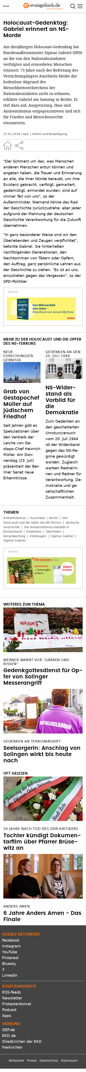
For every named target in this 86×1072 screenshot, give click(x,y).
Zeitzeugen (38, 536)
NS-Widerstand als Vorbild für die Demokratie (62, 400)
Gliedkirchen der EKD (22, 1041)
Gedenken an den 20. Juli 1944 (63, 354)
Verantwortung (14, 536)
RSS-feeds (11, 992)
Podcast (9, 1010)
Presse (32, 1060)
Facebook (10, 940)
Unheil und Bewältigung (49, 134)
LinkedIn (9, 975)
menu (6, 6)
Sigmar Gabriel (62, 536)
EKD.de (9, 1035)
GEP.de (8, 1030)
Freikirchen (12, 1047)
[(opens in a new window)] (41, 308)
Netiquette (16, 1060)
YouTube (9, 952)
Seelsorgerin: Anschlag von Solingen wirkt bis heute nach (42, 754)
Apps (6, 1015)
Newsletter (12, 998)
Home (7, 145)
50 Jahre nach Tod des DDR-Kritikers (40, 829)
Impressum (69, 1060)
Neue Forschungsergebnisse (18, 356)
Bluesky (9, 963)
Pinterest (10, 958)
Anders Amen (16, 906)
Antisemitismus (14, 518)
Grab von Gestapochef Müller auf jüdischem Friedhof (21, 404)
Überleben (53, 531)
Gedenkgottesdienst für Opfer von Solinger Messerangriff (42, 677)
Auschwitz (37, 518)
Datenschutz (49, 1060)
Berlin (53, 518)
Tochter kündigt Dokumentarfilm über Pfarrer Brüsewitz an (42, 842)
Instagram (11, 946)
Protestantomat (16, 1004)
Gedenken (34, 531)
